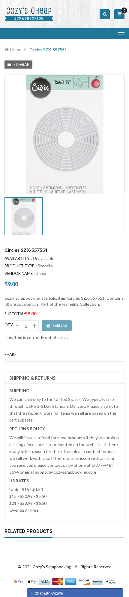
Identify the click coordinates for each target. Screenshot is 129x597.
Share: (10, 354)
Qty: (8, 324)
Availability (16, 258)
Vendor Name (18, 273)
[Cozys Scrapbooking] (64, 581)
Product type (19, 265)
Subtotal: (14, 313)
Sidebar (21, 64)
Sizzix (41, 273)
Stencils (45, 265)
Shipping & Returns (32, 378)
